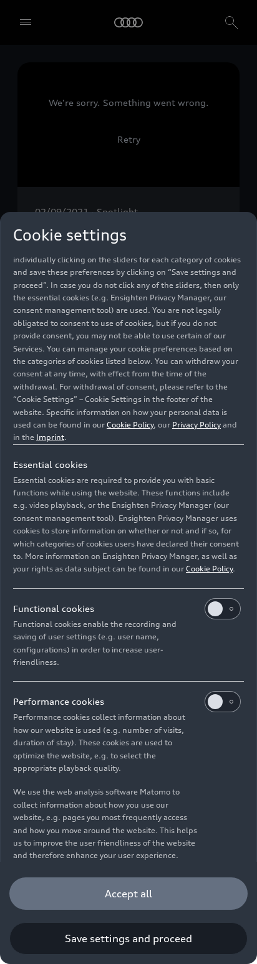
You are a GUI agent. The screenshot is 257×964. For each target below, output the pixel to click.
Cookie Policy (130, 424)
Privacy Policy (196, 424)
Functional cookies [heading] (53, 608)
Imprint (50, 437)
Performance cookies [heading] (58, 701)
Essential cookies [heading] (50, 464)
